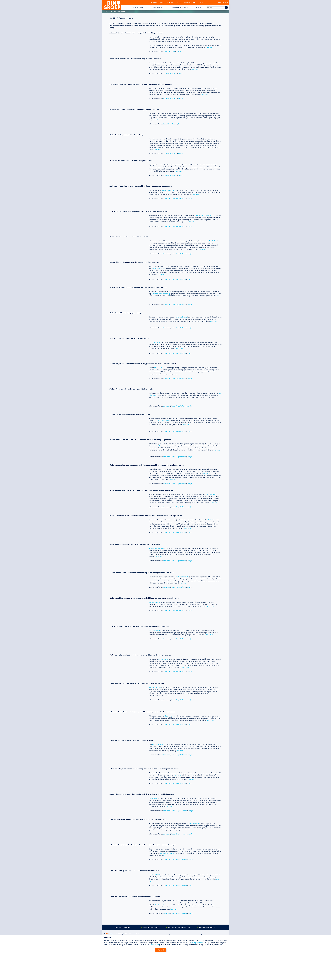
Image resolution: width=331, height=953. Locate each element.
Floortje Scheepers (158, 744)
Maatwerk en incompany (180, 7)
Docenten (170, 2)
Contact (201, 2)
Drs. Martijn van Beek (162, 420)
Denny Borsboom (170, 716)
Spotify (179, 51)
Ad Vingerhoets (164, 659)
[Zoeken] (226, 7)
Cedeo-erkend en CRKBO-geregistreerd (179, 927)
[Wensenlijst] (209, 2)
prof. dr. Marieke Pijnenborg (161, 294)
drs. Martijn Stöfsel (181, 577)
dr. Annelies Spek (210, 494)
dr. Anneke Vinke (208, 473)
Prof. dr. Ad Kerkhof (155, 631)
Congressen (198, 7)
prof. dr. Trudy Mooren (169, 190)
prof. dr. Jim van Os (160, 368)
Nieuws (162, 2)
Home (105, 11)
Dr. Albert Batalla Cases (156, 548)
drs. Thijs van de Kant (159, 268)
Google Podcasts (181, 198)
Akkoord (161, 950)
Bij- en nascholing (138, 7)
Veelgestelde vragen (190, 2)
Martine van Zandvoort (162, 905)
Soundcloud (166, 51)
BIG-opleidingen (158, 7)
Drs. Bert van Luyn (155, 687)
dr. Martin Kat (211, 241)
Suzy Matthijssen (157, 875)
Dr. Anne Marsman (155, 602)
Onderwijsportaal (221, 2)
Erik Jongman (153, 798)
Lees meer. (205, 94)
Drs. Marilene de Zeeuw (163, 446)
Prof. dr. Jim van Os (155, 342)
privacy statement (197, 943)
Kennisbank (153, 2)
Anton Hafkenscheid (193, 824)
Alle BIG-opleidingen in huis (151, 927)
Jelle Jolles (178, 775)
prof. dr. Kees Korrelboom (204, 215)
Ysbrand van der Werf (167, 853)
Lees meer (209, 47)
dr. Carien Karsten (214, 520)
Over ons (178, 2)
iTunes (173, 51)
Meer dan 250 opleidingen (122, 927)
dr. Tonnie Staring (181, 317)
